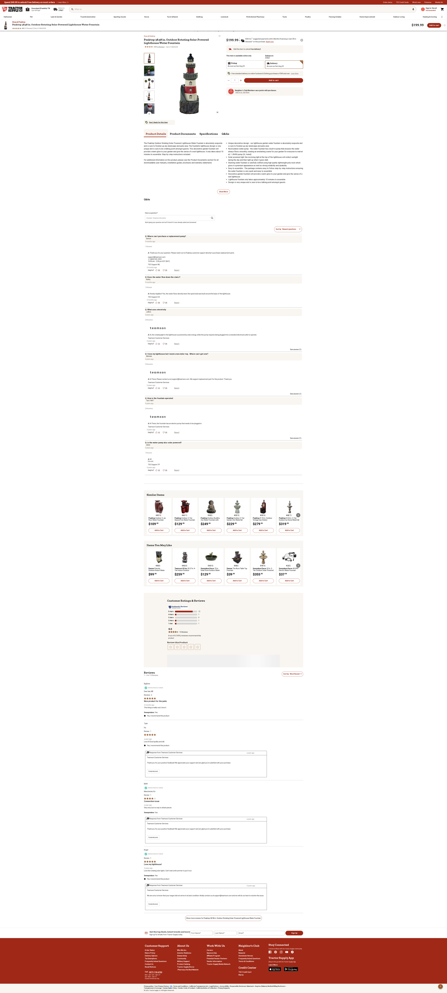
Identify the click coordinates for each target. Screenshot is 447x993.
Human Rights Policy (170, 988)
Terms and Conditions (180, 986)
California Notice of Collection (206, 988)
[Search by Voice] (413, 9)
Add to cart (434, 25)
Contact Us (149, 964)
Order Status (150, 950)
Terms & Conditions (246, 961)
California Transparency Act (198, 986)
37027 (267, 58)
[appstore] (275, 969)
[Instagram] (281, 952)
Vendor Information (214, 961)
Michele (149, 356)
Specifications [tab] (209, 133)
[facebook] (270, 952)
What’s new (416, 2)
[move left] (149, 515)
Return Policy (150, 953)
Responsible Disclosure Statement (242, 986)
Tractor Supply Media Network (218, 964)
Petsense (427, 2)
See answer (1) (295, 349)
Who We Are (181, 950)
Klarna (241, 975)
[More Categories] (442, 17)
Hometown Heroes (246, 956)
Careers (210, 950)
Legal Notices (214, 986)
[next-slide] (149, 114)
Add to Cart (159, 530)
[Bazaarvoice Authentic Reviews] (178, 607)
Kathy (148, 279)
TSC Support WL (154, 264)
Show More (223, 192)
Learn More (62, 2)
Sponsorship (212, 953)
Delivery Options (151, 956)
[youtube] (286, 952)
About (241, 950)
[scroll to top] (440, 986)
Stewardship (182, 956)
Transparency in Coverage (153, 988)
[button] (67, 2)
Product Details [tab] (156, 133)
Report (176, 270)
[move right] (298, 515)
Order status (387, 2)
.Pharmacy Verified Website (187, 970)
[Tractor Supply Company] (12, 9)
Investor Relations (184, 953)
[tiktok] (292, 952)
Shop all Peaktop (18, 22)
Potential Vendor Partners (217, 958)
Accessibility (224, 986)
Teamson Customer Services (158, 338)
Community (181, 958)
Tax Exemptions (151, 958)
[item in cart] (442, 9)
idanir (148, 445)
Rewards (242, 953)
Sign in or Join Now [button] (242, 92)
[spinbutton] (235, 80)
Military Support (183, 961)
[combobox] (290, 229)
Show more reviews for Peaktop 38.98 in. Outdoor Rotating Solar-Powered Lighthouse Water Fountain (223, 918)
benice (148, 238)
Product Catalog (183, 964)
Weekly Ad (439, 2)
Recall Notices (150, 967)
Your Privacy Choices (161, 986)
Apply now (270, 42)
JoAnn (148, 312)
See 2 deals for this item (158, 122)
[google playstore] (291, 969)
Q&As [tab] (225, 133)
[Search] (72, 9)
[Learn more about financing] (301, 40)
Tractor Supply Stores (185, 967)
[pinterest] (275, 952)
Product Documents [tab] (183, 133)
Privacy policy (148, 986)
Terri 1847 (150, 400)
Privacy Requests (224, 988)
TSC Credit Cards (402, 2)
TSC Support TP (154, 464)
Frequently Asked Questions (156, 961)
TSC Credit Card (245, 972)
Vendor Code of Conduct (186, 988)
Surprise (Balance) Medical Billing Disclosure (270, 986)
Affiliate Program (213, 956)
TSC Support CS (154, 297)
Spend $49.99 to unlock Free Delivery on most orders (29, 2)
